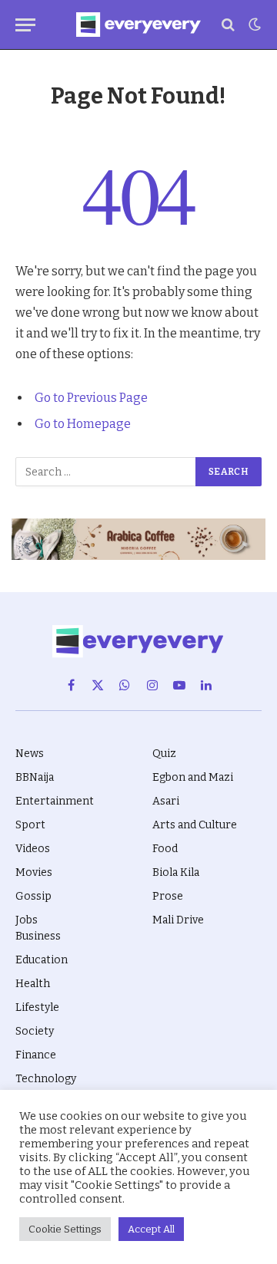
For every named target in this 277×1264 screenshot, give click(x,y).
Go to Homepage (83, 423)
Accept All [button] (151, 1229)
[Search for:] (106, 471)
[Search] (228, 25)
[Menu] (25, 25)
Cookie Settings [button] (65, 1229)
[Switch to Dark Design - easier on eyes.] (253, 24)
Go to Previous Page (91, 397)
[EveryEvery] (138, 24)
